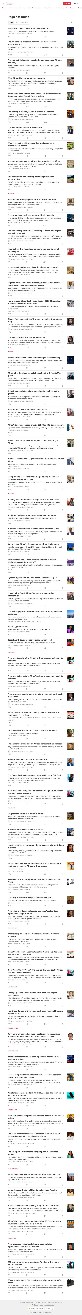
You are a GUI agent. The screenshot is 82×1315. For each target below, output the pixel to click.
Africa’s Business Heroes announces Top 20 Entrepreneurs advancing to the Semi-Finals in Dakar (34, 1222)
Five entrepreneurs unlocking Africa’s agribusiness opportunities (31, 178)
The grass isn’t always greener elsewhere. (23, 733)
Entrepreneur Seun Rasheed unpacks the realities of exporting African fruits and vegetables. (35, 149)
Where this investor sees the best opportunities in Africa (33, 529)
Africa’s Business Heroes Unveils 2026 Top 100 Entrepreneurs (36, 425)
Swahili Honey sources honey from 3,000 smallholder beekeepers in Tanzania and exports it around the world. (33, 115)
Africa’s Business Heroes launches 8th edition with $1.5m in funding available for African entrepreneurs (35, 864)
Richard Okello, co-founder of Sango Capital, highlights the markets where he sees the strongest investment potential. (35, 532)
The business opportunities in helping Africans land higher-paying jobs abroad (35, 232)
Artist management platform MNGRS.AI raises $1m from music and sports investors (36, 1094)
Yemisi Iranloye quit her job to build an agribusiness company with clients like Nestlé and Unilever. (35, 851)
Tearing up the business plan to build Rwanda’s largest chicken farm (32, 994)
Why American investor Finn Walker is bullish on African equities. (32, 31)
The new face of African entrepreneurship (26, 337)
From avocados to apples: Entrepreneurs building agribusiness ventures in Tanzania (30, 1245)
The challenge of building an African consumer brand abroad (35, 744)
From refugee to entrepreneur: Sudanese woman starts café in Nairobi (36, 1117)
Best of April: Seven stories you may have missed (30, 640)
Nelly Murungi (18, 871)
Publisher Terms (57, 1302)
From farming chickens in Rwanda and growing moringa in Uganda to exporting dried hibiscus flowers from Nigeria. (33, 183)
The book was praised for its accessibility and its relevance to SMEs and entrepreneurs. (34, 307)
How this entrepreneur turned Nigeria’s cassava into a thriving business (36, 846)
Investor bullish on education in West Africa (27, 409)
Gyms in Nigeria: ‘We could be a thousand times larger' (32, 578)
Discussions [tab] (24, 22)
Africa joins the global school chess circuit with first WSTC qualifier (34, 374)
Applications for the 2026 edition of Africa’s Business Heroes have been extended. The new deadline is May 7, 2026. (34, 664)
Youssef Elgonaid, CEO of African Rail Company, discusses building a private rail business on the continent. (35, 599)
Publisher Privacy (46, 1302)
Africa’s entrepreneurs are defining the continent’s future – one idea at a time (34, 1058)
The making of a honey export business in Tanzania (31, 112)
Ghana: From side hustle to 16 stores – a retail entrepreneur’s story (35, 320)
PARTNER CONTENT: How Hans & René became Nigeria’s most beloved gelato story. (34, 1140)
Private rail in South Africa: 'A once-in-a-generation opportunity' (31, 594)
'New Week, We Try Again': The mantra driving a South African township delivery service (35, 971)
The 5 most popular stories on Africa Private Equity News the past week (35, 612)
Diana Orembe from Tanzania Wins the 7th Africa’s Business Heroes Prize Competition (35, 953)
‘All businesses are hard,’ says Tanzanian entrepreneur (32, 730)
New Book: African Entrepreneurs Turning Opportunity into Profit (34, 880)
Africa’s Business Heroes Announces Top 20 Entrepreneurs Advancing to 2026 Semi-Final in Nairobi (34, 95)
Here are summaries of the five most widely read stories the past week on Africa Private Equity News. (35, 618)
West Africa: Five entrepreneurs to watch (26, 78)
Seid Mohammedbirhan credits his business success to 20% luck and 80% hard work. (35, 483)
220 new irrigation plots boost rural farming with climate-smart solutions (33, 1263)
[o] (70, 44)
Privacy (36, 1305)
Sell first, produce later (18, 626)
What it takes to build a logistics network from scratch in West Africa (36, 460)
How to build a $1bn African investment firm (27, 759)
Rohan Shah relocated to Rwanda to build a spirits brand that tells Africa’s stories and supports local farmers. (35, 817)
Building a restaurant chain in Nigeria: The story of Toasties (34, 499)
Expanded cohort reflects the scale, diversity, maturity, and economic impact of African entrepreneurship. (36, 429)
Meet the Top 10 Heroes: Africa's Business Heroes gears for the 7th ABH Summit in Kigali (34, 1076)
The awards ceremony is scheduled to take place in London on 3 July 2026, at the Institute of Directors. (35, 566)
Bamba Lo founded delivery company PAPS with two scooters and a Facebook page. (32, 465)
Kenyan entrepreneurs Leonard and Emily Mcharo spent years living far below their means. (34, 1017)
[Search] (72, 22)
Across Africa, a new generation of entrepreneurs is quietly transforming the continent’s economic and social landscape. (36, 1063)
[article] (41, 32)
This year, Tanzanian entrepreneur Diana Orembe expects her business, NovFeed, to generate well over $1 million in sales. (34, 779)
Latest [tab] (11, 22)
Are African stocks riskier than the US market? (29, 28)
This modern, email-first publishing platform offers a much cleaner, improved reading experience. (32, 940)
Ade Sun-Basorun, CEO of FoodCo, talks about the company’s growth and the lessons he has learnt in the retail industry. (35, 1194)
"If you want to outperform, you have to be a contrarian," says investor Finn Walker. (35, 48)
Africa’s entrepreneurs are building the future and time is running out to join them (33, 713)
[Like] (9, 36)
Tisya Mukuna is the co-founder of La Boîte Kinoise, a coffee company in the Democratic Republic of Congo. (35, 1158)
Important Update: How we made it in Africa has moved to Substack (33, 935)
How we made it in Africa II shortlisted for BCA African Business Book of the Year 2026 (32, 561)
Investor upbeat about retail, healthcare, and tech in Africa (34, 161)
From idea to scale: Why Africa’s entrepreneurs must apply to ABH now (35, 659)
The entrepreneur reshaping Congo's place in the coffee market (33, 1153)
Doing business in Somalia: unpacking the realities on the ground (33, 392)
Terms (41, 1305)
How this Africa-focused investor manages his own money (34, 358)
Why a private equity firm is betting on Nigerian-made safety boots (35, 1281)
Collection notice (49, 1305)
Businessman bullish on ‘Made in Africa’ (26, 829)
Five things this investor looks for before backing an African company (35, 61)
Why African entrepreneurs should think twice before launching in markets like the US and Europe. (35, 748)
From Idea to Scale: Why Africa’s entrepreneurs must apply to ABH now (35, 677)
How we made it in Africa (23, 34)
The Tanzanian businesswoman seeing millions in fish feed (34, 775)
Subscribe (67, 3)
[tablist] (18, 22)
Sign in (76, 3)
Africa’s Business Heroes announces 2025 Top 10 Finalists (34, 1174)
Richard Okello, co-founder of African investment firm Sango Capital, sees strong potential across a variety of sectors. (35, 165)
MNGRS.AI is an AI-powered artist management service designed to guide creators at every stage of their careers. (35, 1099)
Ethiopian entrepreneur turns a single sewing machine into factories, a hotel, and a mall (34, 478)
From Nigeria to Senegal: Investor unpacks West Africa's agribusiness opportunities (33, 912)
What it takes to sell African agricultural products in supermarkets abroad (31, 144)
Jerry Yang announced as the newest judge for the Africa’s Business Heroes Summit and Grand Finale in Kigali (34, 1035)
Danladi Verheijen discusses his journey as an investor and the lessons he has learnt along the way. (35, 700)
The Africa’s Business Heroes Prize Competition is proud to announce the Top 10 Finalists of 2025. (34, 1178)
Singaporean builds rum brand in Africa (25, 814)
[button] (3, 8)
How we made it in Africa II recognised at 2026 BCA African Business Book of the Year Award (34, 302)
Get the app (49, 1309)
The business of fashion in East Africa (25, 127)
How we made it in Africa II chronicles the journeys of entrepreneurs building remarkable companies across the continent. (33, 886)
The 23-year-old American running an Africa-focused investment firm (32, 43)
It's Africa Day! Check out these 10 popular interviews (32, 515)
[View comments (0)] (27, 36)
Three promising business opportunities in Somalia (31, 215)
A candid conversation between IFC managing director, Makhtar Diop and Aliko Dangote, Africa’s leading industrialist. (35, 548)
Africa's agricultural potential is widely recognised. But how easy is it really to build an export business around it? (35, 289)
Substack (32, 1313)
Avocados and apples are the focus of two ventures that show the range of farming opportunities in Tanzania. (35, 1250)
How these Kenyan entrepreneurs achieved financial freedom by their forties (35, 1012)
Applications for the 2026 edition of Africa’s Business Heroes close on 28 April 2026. (34, 719)
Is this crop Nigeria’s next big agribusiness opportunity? (33, 267)
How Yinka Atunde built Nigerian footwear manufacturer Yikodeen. (32, 900)
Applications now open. (16, 869)
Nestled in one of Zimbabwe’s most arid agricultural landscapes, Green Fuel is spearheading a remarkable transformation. (35, 1268)
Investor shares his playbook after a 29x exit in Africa (32, 199)
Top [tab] (16, 22)
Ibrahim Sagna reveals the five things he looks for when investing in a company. (33, 66)
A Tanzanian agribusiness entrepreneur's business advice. (29, 629)
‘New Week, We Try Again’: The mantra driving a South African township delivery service (35, 792)
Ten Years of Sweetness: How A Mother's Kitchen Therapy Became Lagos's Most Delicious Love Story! (34, 1135)
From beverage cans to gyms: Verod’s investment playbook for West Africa (36, 695)
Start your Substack (37, 1309)
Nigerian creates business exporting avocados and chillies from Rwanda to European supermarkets (34, 284)
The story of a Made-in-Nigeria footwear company (30, 897)
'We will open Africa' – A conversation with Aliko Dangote (33, 544)
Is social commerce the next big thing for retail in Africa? (33, 1205)
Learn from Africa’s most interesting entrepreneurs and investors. (32, 518)
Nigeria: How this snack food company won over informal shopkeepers (33, 250)
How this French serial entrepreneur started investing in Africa (33, 441)
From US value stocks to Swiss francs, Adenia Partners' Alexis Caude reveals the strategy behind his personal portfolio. (35, 361)
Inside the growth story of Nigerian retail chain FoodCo (32, 1190)
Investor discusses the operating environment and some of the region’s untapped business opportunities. (34, 397)
